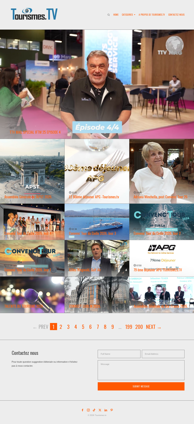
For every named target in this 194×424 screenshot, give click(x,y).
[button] (35, 10)
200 (139, 326)
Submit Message (141, 386)
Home (115, 14)
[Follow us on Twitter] (100, 410)
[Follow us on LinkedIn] (106, 410)
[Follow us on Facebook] (82, 410)
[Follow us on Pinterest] (111, 410)
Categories (127, 14)
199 (128, 326)
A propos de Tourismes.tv (152, 14)
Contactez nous (176, 14)
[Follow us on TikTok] (94, 410)
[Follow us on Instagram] (88, 410)
